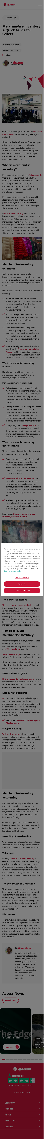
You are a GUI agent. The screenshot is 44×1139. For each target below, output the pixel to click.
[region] (22, 569)
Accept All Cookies (22, 590)
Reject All (22, 584)
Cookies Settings (22, 578)
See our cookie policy (12, 571)
